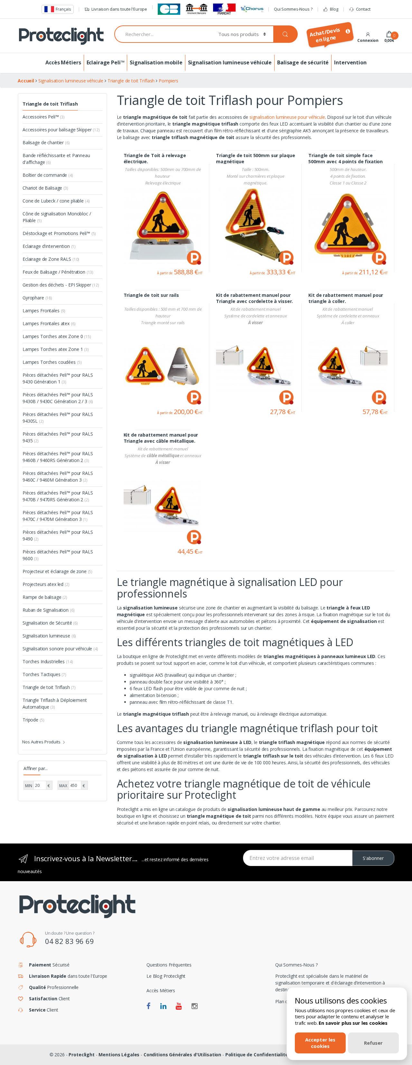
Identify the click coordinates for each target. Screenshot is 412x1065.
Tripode (33, 720)
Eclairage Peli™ (106, 62)
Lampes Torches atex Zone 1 (56, 349)
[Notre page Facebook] (148, 1006)
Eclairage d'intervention (49, 246)
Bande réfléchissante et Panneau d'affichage (56, 158)
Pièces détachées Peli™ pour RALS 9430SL (58, 417)
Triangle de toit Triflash (50, 104)
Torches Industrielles (48, 661)
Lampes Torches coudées (52, 362)
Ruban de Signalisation (48, 610)
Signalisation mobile (156, 62)
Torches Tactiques (44, 674)
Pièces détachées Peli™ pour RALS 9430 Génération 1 (58, 378)
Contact (363, 9)
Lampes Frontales (44, 310)
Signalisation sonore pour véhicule (60, 649)
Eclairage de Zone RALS (51, 259)
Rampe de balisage (45, 597)
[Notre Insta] (195, 1006)
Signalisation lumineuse (49, 636)
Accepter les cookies (320, 1042)
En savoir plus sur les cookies (353, 1023)
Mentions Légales (118, 1054)
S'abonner (373, 858)
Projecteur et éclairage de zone (57, 571)
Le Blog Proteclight (165, 976)
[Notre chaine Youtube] (179, 1006)
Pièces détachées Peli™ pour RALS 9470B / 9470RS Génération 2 (58, 496)
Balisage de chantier (46, 142)
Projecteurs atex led (46, 584)
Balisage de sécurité (303, 62)
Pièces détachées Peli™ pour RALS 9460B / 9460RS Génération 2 (58, 456)
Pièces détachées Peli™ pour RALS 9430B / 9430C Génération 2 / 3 (58, 397)
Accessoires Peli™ (44, 117)
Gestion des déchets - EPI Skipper (61, 285)
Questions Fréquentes (169, 965)
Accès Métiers (63, 62)
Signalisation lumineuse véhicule (230, 62)
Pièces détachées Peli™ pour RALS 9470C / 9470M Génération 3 (58, 515)
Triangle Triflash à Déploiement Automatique (55, 703)
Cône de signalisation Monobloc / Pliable (57, 217)
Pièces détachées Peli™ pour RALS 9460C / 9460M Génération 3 (58, 476)
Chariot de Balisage (45, 188)
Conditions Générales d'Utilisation (182, 1054)
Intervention (350, 62)
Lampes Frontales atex (49, 323)
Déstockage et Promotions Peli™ (59, 233)
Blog (334, 9)
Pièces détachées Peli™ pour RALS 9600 (58, 555)
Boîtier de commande (48, 175)
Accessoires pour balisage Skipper (61, 130)
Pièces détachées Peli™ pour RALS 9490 (58, 535)
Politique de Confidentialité (256, 1054)
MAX (63, 785)
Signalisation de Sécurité (50, 623)
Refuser (373, 1043)
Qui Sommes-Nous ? (293, 9)
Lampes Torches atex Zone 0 (57, 336)
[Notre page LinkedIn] (163, 1006)
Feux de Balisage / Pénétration (58, 272)
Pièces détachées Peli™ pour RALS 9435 (58, 437)
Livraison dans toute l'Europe (119, 9)
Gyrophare (37, 298)
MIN (28, 785)
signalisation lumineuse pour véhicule (287, 117)
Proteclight (81, 1054)
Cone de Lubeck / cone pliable (56, 201)
